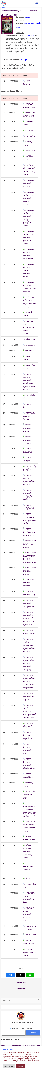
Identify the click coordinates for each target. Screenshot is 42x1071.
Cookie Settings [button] (9, 1066)
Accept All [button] (21, 1066)
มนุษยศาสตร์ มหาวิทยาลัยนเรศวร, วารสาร (29, 183)
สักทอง (27, 878)
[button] (37, 3)
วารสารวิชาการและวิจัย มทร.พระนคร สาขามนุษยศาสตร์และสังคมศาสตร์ (29, 711)
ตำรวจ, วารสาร (30, 130)
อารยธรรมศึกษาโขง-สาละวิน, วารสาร (29, 952)
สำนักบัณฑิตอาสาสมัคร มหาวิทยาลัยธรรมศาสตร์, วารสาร (28, 914)
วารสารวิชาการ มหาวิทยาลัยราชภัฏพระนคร (29, 603)
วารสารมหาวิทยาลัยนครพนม (27, 428)
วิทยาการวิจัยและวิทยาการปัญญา (29, 794)
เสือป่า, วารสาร (30, 935)
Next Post (21, 988)
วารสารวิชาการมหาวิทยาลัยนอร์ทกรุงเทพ (29, 696)
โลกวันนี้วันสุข (30, 345)
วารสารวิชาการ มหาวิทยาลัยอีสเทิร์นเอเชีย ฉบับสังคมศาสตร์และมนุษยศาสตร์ (29, 618)
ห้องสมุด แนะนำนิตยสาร (9, 11)
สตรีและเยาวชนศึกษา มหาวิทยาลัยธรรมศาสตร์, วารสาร (27, 851)
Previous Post (21, 982)
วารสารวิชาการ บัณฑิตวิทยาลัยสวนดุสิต (29, 544)
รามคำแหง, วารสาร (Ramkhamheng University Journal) (28, 327)
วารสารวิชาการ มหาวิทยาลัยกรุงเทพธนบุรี (29, 570)
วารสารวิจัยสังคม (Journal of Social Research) (29, 532)
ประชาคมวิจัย (30, 136)
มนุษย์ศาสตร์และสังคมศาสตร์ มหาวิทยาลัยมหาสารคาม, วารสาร (29, 198)
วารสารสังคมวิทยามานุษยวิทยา (27, 735)
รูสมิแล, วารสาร (30, 339)
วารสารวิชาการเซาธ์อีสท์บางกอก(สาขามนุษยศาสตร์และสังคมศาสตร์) (29, 645)
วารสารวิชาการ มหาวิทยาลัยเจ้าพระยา (29, 582)
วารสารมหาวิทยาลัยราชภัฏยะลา (27, 440)
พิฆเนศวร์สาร (30, 150)
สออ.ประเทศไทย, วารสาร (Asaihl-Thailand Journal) (29, 869)
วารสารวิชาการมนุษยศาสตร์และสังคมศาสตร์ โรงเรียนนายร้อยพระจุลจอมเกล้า (29, 681)
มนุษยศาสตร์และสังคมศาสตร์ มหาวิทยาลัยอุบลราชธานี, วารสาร (29, 237)
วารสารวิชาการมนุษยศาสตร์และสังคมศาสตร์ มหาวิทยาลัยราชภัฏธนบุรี (29, 663)
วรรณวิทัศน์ (29, 351)
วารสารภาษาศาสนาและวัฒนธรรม (29, 416)
